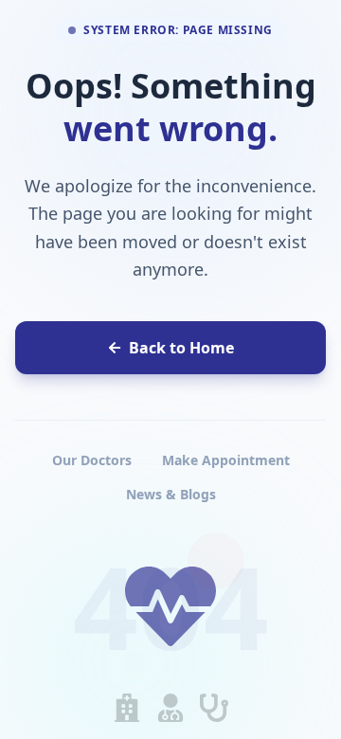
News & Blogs (171, 494)
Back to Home (181, 347)
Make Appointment (226, 460)
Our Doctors (92, 460)
